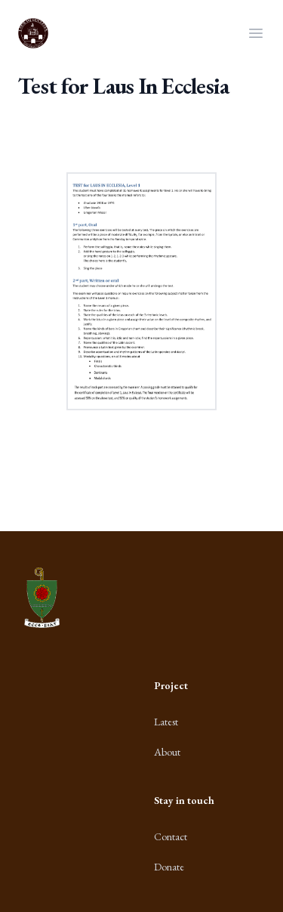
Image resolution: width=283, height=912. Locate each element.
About (167, 752)
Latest (166, 721)
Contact (170, 836)
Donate (169, 866)
